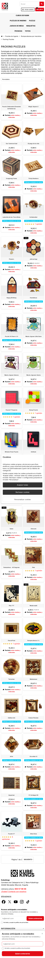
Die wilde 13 (33, 756)
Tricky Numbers (33, 178)
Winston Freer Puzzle (11, 452)
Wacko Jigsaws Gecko (33, 375)
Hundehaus (33, 298)
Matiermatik (33, 605)
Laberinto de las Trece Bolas (12, 217)
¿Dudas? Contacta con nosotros (13, 891)
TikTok (27, 901)
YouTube (15, 901)
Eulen (11, 528)
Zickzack (33, 528)
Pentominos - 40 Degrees (11, 567)
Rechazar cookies (22, 492)
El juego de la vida (33, 143)
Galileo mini (11, 718)
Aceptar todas (22, 485)
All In (11, 756)
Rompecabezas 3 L (33, 640)
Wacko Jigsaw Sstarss (11, 375)
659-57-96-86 (20, 889)
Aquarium (11, 795)
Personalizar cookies (22, 499)
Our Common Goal (11, 143)
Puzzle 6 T (11, 834)
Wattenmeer (33, 679)
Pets (33, 567)
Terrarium (11, 679)
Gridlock (33, 452)
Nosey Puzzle (33, 410)
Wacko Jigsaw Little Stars (33, 336)
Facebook (3, 901)
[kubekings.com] (5, 6)
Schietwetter (33, 217)
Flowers (11, 259)
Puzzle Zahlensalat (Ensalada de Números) (11, 107)
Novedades (6, 79)
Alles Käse (33, 834)
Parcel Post (11, 640)
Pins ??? (11, 605)
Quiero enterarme (35, 918)
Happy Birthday (11, 298)
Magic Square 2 (33, 106)
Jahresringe (33, 259)
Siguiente (28, 859)
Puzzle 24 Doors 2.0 (11, 336)
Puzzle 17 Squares (11, 410)
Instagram (21, 901)
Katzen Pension (33, 718)
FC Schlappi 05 (33, 795)
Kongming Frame (11, 178)
